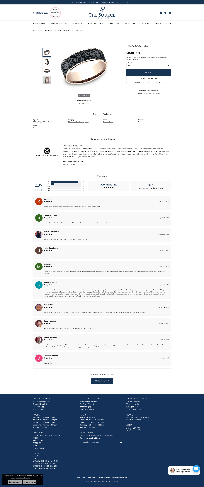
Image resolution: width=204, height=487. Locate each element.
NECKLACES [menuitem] (38, 441)
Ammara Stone (108, 122)
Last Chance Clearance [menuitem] (44, 469)
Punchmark (106, 484)
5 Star (48, 182)
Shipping (137, 82)
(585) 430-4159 (83, 103)
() (83, 182)
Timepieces (129, 24)
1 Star (48, 190)
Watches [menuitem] (37, 458)
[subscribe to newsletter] (121, 442)
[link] (40, 13)
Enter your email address (90, 438)
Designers (114, 24)
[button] (156, 13)
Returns (160, 82)
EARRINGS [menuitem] (37, 443)
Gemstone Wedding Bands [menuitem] (45, 466)
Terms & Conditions (104, 477)
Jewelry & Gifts (95, 24)
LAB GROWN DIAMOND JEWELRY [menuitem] (46, 436)
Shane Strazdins (50, 282)
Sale (168, 24)
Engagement (39, 24)
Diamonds (77, 24)
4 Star (48, 184)
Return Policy (81, 477)
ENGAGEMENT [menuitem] (39, 448)
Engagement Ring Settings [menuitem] (45, 461)
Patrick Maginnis (50, 337)
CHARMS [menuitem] (36, 456)
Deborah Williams (51, 356)
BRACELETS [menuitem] (38, 446)
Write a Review (102, 381)
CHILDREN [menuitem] (37, 453)
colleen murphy (50, 215)
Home (34, 30)
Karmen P (48, 199)
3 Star (48, 186)
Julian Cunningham (52, 248)
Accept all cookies (30, 482)
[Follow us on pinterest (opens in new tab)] (128, 429)
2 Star (48, 188)
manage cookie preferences (20, 478)
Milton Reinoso (50, 264)
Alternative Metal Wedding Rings (62, 30)
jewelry (40, 30)
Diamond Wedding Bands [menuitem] (44, 464)
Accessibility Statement (119, 477)
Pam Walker (48, 305)
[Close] (201, 2)
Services (144, 24)
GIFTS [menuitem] (35, 451)
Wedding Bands (59, 24)
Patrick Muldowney (51, 232)
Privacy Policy (92, 477)
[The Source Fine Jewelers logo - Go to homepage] (102, 12)
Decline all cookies (15, 482)
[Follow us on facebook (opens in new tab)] (134, 429)
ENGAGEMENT (48, 30)
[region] (84, 66)
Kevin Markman (50, 321)
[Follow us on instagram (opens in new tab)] (139, 429)
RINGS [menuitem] (35, 438)
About (158, 24)
